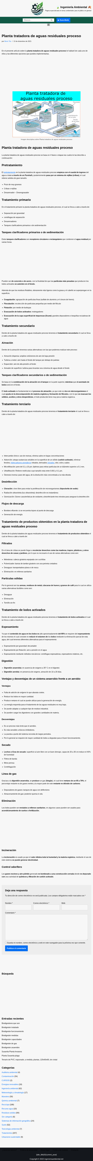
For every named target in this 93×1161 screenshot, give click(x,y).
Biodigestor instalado (10, 1027)
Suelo (4, 1125)
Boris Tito (8, 41)
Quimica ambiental (9, 1101)
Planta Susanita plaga (11, 1056)
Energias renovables (10, 1084)
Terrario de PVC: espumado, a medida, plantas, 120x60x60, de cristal (29, 1060)
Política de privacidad (28, 1150)
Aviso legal (45, 1150)
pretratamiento (9, 172)
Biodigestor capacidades (12, 1039)
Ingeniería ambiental (10, 1088)
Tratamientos (7, 1133)
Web (63, 903)
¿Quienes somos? (9, 1150)
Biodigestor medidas (10, 1035)
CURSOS (6, 1080)
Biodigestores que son (11, 1023)
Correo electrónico (41, 903)
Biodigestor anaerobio (11, 1047)
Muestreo (5, 1097)
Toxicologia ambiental (10, 1129)
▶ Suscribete (63, 20)
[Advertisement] (46, 74)
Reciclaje (5, 1105)
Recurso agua (7, 1109)
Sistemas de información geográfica (16, 1121)
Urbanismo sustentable (11, 1137)
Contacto (74, 1150)
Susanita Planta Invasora (12, 1052)
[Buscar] (51, 20)
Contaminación (8, 1076)
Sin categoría (7, 1117)
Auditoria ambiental (9, 1072)
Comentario (10, 913)
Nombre (9, 903)
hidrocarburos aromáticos (21, 463)
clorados (50, 463)
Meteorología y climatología (13, 1093)
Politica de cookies (60, 1150)
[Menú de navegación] (48, 25)
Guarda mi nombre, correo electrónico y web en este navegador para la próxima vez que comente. (46, 943)
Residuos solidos (9, 1113)
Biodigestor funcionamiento (13, 1031)
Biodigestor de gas (9, 1043)
